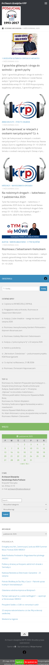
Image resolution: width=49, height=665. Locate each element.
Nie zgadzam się (31, 662)
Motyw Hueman (36, 646)
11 (37, 448)
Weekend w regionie (10, 619)
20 (5, 456)
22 (18, 456)
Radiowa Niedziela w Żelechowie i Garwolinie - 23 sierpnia (21, 574)
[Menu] (46, 3)
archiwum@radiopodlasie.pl (19, 488)
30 (24, 460)
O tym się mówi (33, 242)
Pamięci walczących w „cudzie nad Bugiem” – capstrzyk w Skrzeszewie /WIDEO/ (24, 597)
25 (37, 456)
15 (18, 452)
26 (44, 456)
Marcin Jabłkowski (18, 242)
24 (31, 456)
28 (12, 460)
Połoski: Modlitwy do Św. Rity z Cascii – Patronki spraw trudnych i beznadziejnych (23, 583)
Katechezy (6, 185)
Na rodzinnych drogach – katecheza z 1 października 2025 (23, 195)
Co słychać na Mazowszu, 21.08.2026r (19, 362)
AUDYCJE (5, 242)
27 (5, 460)
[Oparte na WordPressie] (15, 646)
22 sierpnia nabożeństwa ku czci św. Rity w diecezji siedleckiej (22, 612)
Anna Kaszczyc (8, 122)
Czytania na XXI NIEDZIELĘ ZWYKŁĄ (18, 303)
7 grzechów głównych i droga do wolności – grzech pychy (21, 67)
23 (24, 456)
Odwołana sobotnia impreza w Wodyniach (18, 590)
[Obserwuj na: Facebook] (45, 278)
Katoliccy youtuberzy (12, 347)
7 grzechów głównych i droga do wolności (20, 58)
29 (18, 460)
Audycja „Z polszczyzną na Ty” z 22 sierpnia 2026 (23, 342)
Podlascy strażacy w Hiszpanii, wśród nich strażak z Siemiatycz (22, 566)
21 (12, 456)
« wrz (22, 463)
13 (5, 452)
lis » (27, 463)
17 (31, 452)
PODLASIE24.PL (7, 541)
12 (44, 448)
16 (24, 452)
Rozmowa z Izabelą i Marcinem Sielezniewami (22, 336)
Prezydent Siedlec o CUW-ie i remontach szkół (20, 604)
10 (31, 448)
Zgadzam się (20, 662)
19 (44, 452)
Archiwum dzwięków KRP (14, 3)
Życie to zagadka (23, 122)
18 (37, 452)
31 (31, 460)
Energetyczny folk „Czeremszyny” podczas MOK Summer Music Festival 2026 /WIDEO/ (24, 548)
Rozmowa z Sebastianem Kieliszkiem (24, 249)
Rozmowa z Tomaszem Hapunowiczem (20, 368)
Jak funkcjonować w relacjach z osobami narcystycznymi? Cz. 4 (20, 131)
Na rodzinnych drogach (22, 185)
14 (12, 452)
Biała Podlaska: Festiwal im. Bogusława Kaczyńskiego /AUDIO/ (23, 557)
